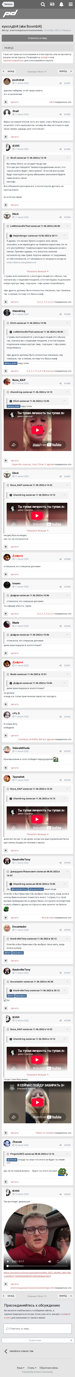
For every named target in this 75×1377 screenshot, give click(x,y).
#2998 (67, 1020)
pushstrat (18, 79)
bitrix (44, 918)
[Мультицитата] (6, 102)
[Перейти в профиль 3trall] (6, 112)
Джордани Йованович (23, 871)
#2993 (67, 751)
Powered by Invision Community (37, 1372)
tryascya (50, 371)
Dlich (15, 214)
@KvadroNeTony (19, 889)
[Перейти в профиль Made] (6, 624)
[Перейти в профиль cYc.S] (6, 714)
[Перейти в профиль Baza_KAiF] (6, 381)
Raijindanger (20, 235)
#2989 (67, 586)
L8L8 (51, 102)
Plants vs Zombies (45, 1133)
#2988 (67, 559)
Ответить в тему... (19, 1328)
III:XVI (15, 145)
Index (51, 918)
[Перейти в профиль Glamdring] (6, 312)
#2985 (67, 314)
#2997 (67, 973)
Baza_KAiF (19, 380)
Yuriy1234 (37, 464)
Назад (11, 71)
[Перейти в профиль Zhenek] (6, 1143)
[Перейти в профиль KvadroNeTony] (6, 861)
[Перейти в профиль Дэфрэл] (6, 557)
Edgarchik (16, 464)
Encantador (19, 926)
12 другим (49, 464)
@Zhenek (12, 1159)
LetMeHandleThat (20, 226)
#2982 (67, 114)
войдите (45, 57)
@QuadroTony (36, 889)
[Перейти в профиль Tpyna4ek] (6, 778)
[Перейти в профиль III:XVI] (6, 147)
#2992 (67, 716)
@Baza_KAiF (11, 363)
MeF (41, 739)
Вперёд (63, 71)
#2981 (67, 83)
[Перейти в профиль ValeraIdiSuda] (6, 749)
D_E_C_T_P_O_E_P (45, 302)
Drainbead (23, 739)
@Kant (8, 953)
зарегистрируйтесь (13, 60)
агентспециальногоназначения (26, 30)
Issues (16, 583)
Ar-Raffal (33, 739)
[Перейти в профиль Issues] (6, 584)
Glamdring (18, 311)
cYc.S (16, 713)
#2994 (67, 780)
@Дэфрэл (18, 953)
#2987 (67, 476)
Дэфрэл (14, 595)
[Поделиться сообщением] (60, 83)
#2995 (67, 862)
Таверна (66, 30)
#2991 (67, 665)
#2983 (67, 149)
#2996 (67, 930)
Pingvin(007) (17, 1154)
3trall (15, 111)
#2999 (67, 1145)
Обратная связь (49, 1367)
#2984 (67, 217)
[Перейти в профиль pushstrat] (6, 81)
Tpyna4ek (18, 776)
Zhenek (17, 1141)
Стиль (31, 1367)
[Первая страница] (4, 71)
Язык (20, 1367)
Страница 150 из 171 (37, 72)
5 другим (49, 739)
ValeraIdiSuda (20, 748)
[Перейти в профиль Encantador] (6, 928)
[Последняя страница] (71, 71)
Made (15, 622)
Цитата (14, 102)
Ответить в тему (37, 38)
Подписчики (35, 1340)
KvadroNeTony (21, 859)
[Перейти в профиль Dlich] (6, 215)
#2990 (67, 626)
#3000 (67, 1194)
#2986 (67, 383)
